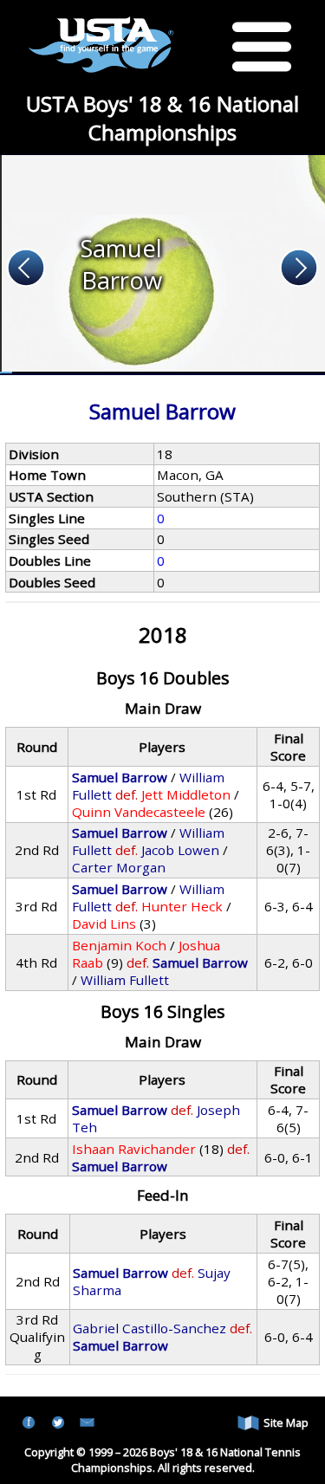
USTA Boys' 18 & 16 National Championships (162, 117)
